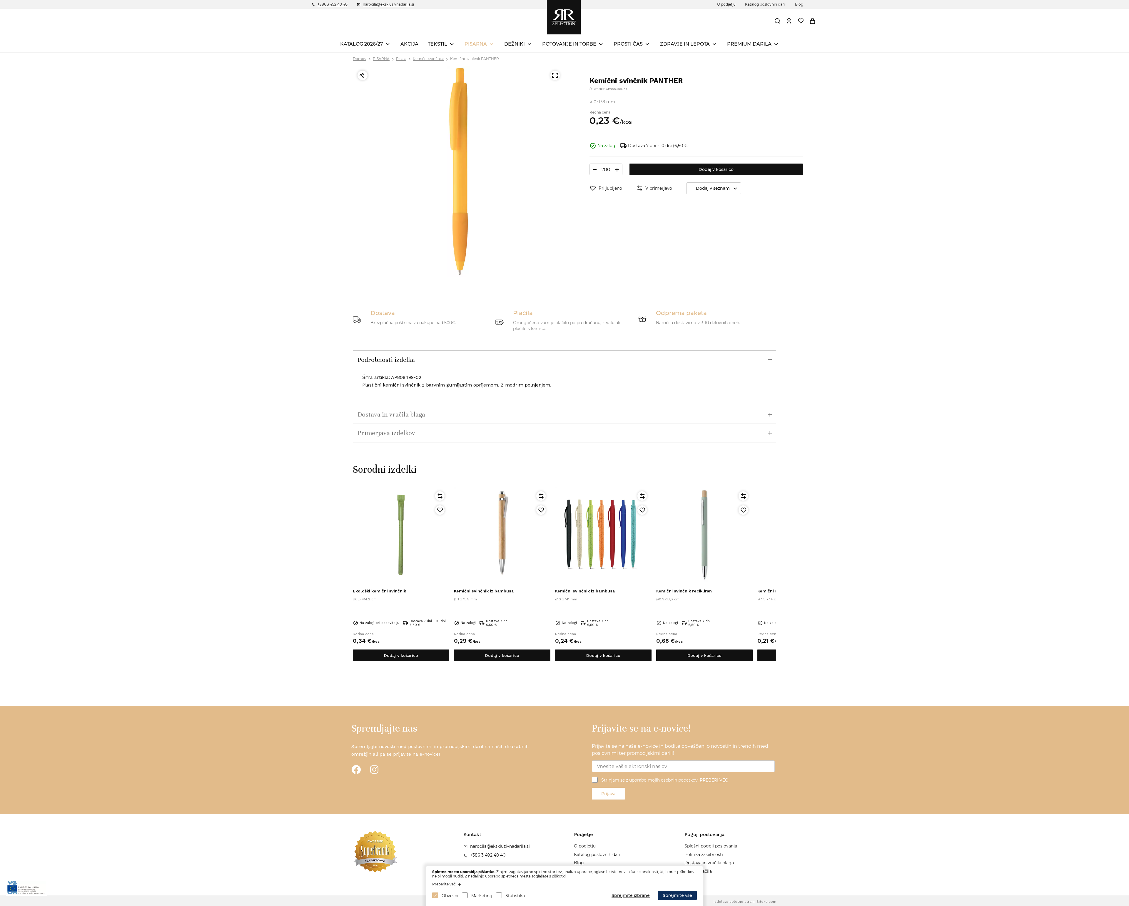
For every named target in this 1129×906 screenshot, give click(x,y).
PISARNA (476, 44)
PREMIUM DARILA (749, 44)
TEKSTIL (437, 44)
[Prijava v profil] (789, 21)
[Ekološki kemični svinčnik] (401, 535)
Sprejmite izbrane (631, 895)
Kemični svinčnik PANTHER (474, 58)
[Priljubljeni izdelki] (801, 21)
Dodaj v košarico (716, 169)
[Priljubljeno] (440, 510)
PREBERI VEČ (714, 780)
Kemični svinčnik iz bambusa (484, 591)
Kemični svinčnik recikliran (684, 591)
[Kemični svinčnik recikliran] (704, 535)
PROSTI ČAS (628, 44)
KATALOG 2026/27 (361, 44)
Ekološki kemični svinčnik (379, 591)
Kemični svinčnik (774, 591)
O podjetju (726, 4)
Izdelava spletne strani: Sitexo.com (745, 902)
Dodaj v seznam (713, 188)
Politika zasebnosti (703, 854)
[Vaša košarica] (812, 21)
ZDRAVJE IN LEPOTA (685, 44)
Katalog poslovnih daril (765, 4)
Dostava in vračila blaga (709, 862)
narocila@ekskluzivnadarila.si (388, 4)
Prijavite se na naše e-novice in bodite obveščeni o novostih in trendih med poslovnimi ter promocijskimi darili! (680, 749)
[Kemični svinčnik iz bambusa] (502, 535)
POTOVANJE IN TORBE (569, 44)
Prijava (608, 793)
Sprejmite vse (677, 895)
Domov (359, 58)
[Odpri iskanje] (777, 20)
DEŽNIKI (514, 44)
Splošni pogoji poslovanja (710, 846)
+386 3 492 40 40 (333, 4)
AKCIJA (409, 44)
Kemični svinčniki (428, 58)
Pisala (401, 58)
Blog (799, 4)
